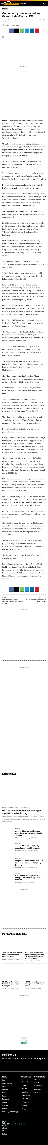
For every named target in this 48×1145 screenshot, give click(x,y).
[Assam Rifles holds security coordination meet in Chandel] (8, 848)
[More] (42, 31)
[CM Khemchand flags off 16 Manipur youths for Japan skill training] (8, 878)
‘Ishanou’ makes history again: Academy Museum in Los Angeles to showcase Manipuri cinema (35, 955)
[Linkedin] (32, 31)
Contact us (38, 1086)
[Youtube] (9, 1065)
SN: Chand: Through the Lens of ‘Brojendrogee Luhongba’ (11, 984)
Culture (5, 8)
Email (36, 1093)
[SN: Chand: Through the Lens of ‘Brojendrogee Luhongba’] (12, 973)
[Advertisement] (24, 92)
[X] (16, 31)
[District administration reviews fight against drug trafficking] (24, 790)
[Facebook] (11, 31)
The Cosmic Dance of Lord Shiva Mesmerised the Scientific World (12, 955)
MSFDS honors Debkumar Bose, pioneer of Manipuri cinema (34, 984)
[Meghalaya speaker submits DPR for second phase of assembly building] (8, 863)
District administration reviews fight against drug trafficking (21, 812)
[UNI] (3, 25)
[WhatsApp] (22, 31)
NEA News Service (13, 807)
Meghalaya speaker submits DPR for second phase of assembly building (29, 863)
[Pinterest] (37, 31)
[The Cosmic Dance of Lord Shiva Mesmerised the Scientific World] (12, 943)
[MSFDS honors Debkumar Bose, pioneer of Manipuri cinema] (35, 973)
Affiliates (37, 1089)
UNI (8, 25)
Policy (4, 1134)
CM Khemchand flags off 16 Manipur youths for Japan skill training (28, 877)
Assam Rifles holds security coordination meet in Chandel (27, 847)
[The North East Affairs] (15, 3)
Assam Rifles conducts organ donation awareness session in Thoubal (28, 833)
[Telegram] (27, 31)
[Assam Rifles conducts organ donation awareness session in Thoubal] (8, 833)
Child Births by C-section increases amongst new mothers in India (12, 601)
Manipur (4, 807)
